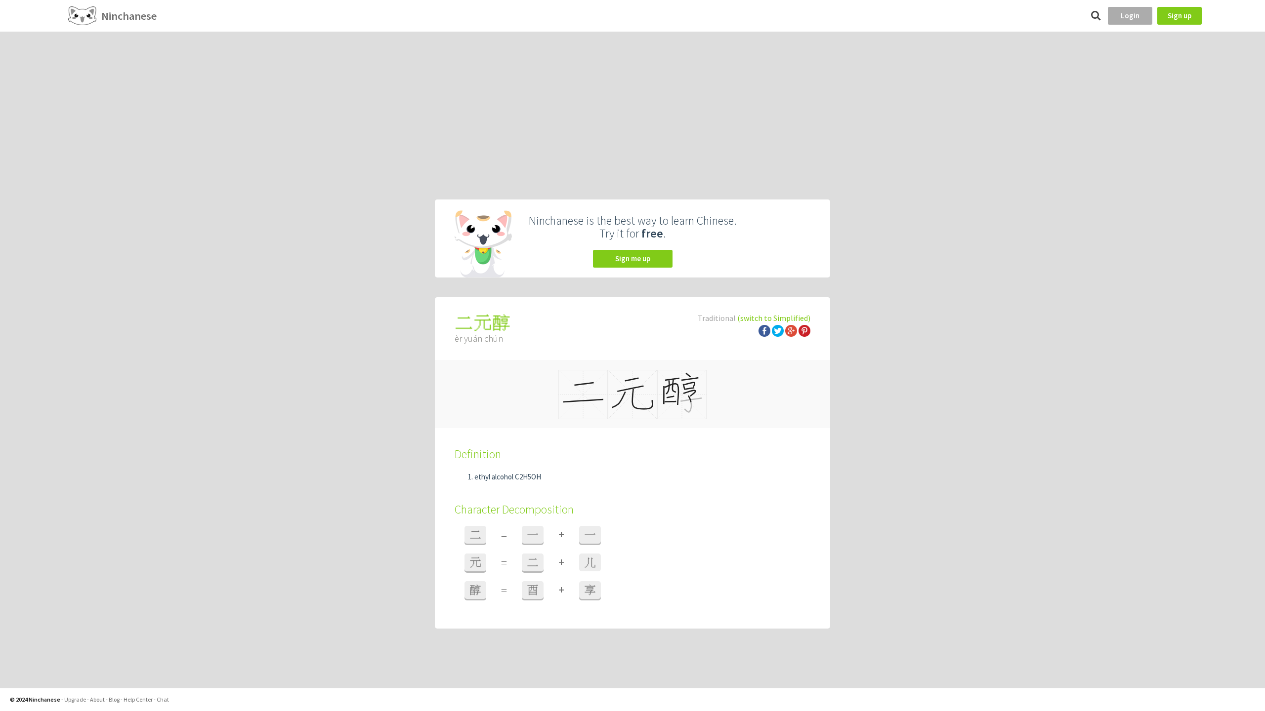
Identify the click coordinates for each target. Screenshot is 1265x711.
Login (1130, 15)
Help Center (138, 699)
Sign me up (632, 258)
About (97, 699)
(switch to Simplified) (773, 318)
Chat (163, 699)
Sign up (1179, 15)
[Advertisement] (632, 106)
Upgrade (75, 699)
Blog (114, 699)
